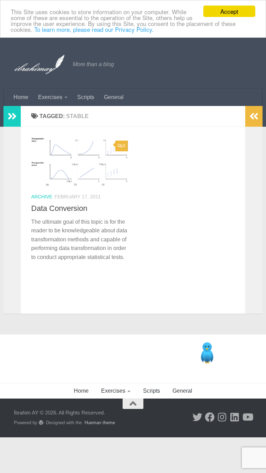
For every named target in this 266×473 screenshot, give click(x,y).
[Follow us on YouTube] (247, 417)
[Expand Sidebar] (12, 116)
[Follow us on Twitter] (197, 417)
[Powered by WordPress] (41, 422)
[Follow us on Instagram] (222, 417)
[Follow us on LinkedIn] (235, 417)
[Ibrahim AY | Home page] (40, 64)
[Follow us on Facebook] (210, 417)
